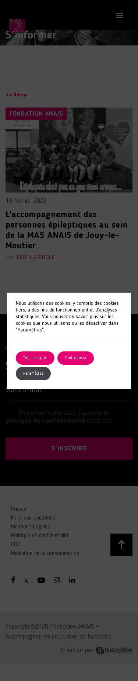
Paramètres (33, 373)
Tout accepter (35, 358)
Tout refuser (75, 358)
